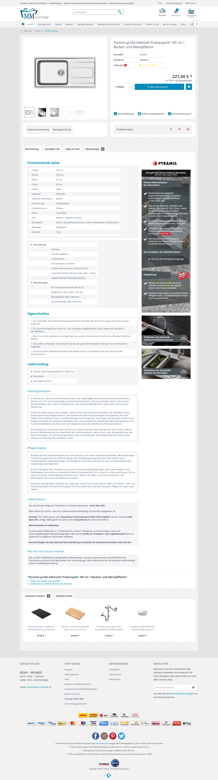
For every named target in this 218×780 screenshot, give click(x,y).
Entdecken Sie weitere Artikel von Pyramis (51, 583)
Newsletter (114, 669)
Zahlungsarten (72, 674)
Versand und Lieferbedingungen (81, 689)
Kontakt (68, 669)
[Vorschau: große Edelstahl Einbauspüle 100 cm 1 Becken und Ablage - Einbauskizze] (67, 112)
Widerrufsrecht (72, 693)
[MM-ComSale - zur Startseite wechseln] (34, 13)
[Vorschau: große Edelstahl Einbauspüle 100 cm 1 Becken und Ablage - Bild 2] (54, 112)
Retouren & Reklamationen (78, 684)
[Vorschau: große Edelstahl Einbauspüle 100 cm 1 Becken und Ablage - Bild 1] (42, 112)
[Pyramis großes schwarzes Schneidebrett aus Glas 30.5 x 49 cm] (41, 613)
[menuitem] (98, 12)
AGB (67, 679)
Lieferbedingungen (174, 3)
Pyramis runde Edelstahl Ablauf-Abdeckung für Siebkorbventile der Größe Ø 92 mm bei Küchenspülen (143, 628)
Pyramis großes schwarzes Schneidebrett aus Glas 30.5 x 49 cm (41, 628)
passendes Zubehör (37, 596)
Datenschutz (115, 674)
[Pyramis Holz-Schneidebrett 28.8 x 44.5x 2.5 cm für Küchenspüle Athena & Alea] (75, 613)
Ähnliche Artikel (64, 596)
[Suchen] (121, 12)
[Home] (23, 24)
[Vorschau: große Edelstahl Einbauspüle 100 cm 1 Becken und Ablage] (29, 112)
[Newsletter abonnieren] (193, 687)
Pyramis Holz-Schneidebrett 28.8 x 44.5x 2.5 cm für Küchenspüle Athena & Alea (75, 628)
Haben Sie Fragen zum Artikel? (45, 581)
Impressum (114, 679)
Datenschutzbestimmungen (180, 693)
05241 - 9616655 (31, 672)
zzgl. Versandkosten (183, 80)
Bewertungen (94, 149)
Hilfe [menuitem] (160, 3)
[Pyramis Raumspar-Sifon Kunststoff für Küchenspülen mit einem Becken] (109, 613)
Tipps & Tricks (73, 149)
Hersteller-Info (52, 149)
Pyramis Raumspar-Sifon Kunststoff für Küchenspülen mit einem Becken (109, 628)
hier (147, 747)
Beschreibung (32, 149)
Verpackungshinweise (75, 703)
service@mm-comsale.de (39, 687)
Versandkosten (101, 743)
